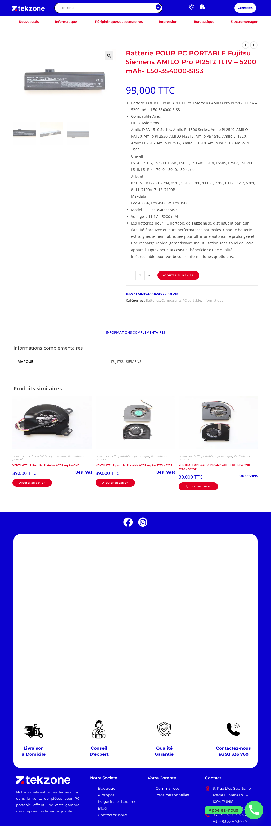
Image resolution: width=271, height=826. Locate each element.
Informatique (212, 300)
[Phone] (254, 810)
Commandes (167, 788)
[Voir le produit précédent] (245, 45)
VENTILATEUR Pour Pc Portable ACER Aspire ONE (45, 465)
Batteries (153, 300)
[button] (109, 55)
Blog (102, 808)
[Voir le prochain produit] (254, 45)
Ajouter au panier (178, 275)
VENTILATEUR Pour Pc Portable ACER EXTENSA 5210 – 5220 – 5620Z (215, 467)
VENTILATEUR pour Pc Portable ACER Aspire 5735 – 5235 (134, 465)
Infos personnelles (172, 795)
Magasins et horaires (117, 801)
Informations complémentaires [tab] (135, 332)
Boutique (106, 788)
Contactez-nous (112, 815)
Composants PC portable (181, 300)
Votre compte (162, 777)
